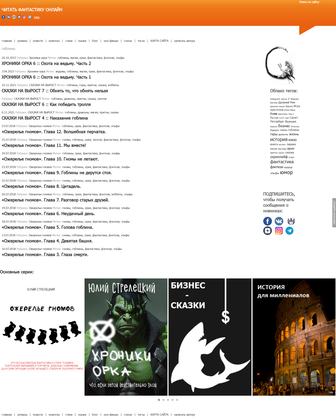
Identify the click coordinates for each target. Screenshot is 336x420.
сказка (102, 85)
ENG (36, 17)
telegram (295, 98)
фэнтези (109, 57)
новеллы (54, 41)
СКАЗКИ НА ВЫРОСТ (42, 85)
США (287, 118)
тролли (102, 98)
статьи (128, 41)
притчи (91, 85)
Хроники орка (38, 57)
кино (292, 139)
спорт (291, 157)
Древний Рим (286, 102)
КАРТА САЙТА (159, 41)
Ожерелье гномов (40, 126)
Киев (273, 113)
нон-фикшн (111, 41)
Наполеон (283, 114)
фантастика (94, 57)
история (279, 139)
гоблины (63, 57)
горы (82, 85)
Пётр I (291, 114)
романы (22, 41)
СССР (281, 118)
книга (274, 144)
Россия (274, 117)
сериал (281, 153)
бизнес (284, 125)
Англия (273, 102)
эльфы (120, 57)
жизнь (294, 134)
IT (289, 98)
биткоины (295, 126)
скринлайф (279, 156)
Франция (290, 121)
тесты (141, 41)
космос (282, 144)
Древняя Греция (277, 106)
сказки (82, 41)
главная (7, 41)
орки (82, 57)
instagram (275, 98)
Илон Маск (289, 109)
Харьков (273, 126)
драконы (69, 98)
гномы (66, 139)
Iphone (284, 99)
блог (95, 41)
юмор (286, 172)
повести (38, 41)
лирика (291, 144)
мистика (282, 148)
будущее (274, 130)
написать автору (184, 41)
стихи (68, 41)
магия (74, 57)
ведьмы (60, 71)
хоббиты (113, 85)
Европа (289, 106)
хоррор (288, 167)
